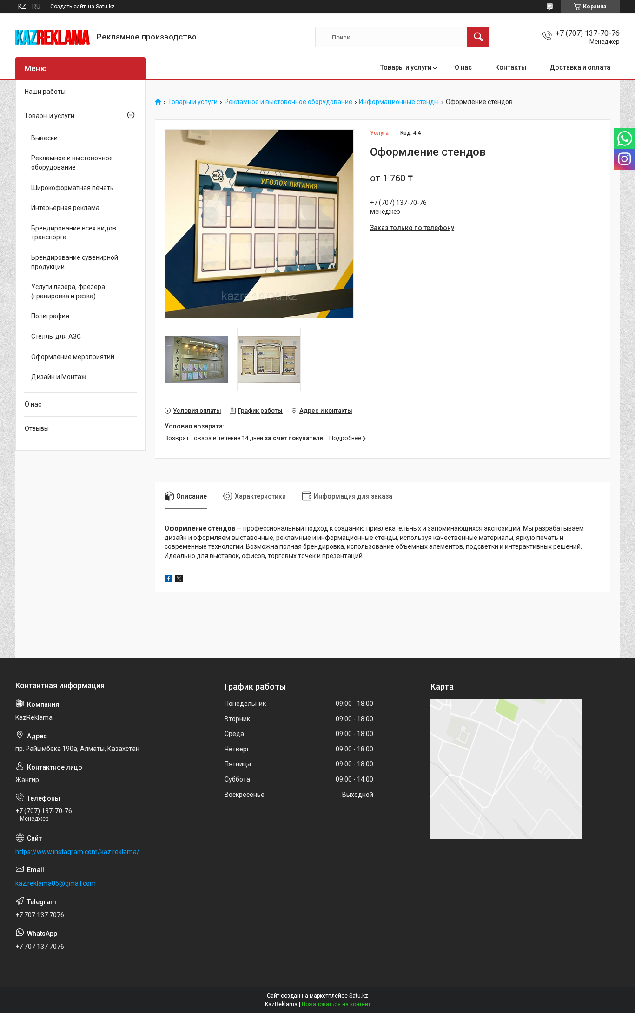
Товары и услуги (405, 67)
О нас (463, 67)
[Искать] (478, 37)
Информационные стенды (399, 102)
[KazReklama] (52, 37)
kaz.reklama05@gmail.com (55, 883)
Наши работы (45, 91)
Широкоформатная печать (72, 187)
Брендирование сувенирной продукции (74, 262)
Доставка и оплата (579, 67)
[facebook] (168, 580)
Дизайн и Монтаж (58, 377)
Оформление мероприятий (72, 357)
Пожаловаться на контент (336, 1004)
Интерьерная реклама (65, 207)
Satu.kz (358, 996)
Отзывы (37, 428)
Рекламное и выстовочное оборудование (288, 102)
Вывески (44, 138)
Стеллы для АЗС (56, 336)
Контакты (510, 67)
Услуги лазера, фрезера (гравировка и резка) (68, 291)
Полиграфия (50, 316)
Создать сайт (68, 6)
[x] (179, 580)
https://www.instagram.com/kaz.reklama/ (77, 851)
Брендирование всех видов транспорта (73, 232)
